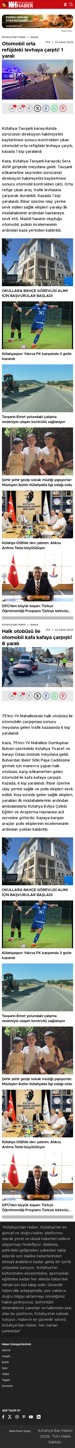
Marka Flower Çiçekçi (20, 1431)
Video (5, 1374)
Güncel (6, 1350)
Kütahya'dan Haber (14, 37)
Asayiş (34, 37)
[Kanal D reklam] (37, 21)
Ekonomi (7, 1386)
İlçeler (5, 1362)
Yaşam (6, 1380)
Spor (5, 1368)
